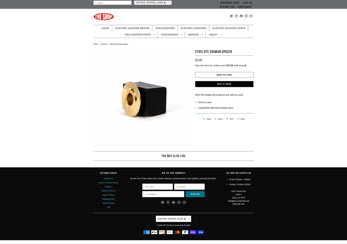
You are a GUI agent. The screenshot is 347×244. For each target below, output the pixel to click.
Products (104, 44)
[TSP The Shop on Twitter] (231, 16)
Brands (194, 34)
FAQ (108, 207)
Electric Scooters (193, 28)
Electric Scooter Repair (132, 28)
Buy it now (224, 84)
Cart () (228, 6)
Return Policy (108, 195)
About (214, 34)
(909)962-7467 (230, 2)
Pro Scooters (165, 28)
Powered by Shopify (182, 225)
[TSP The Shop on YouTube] (241, 16)
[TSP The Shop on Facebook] (236, 16)
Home (105, 28)
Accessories (170, 34)
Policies (108, 187)
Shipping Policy (108, 199)
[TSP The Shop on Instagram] (246, 16)
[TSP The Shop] (173, 17)
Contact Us (108, 179)
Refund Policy (108, 203)
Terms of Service (108, 191)
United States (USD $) (151, 2)
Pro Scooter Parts (138, 34)
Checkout (245, 6)
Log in (247, 2)
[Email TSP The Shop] (251, 16)
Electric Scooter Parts (229, 28)
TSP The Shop (168, 225)
